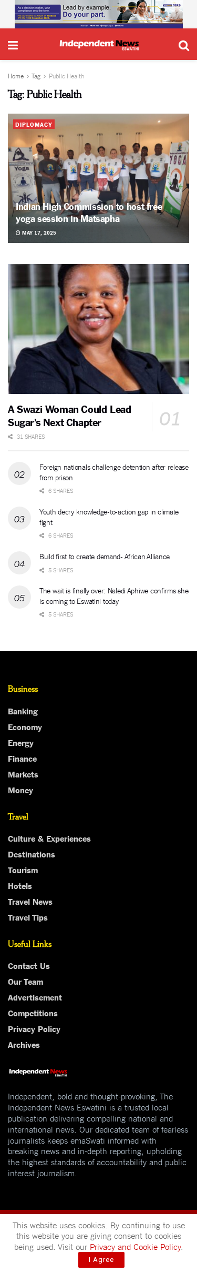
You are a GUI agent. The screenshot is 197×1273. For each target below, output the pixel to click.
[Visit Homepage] (98, 44)
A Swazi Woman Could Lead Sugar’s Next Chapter (69, 415)
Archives (24, 1044)
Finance (22, 758)
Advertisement (35, 997)
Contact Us (29, 965)
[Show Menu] (13, 44)
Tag (36, 75)
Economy (25, 726)
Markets (23, 774)
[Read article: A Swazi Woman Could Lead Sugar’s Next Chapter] (98, 329)
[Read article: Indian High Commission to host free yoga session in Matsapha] (98, 179)
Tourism (23, 869)
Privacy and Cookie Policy (135, 1246)
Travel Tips (28, 917)
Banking (23, 710)
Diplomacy (34, 124)
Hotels (20, 885)
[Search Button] (184, 44)
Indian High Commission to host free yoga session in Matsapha (89, 212)
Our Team (25, 981)
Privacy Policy (34, 1028)
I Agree (101, 1260)
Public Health (66, 75)
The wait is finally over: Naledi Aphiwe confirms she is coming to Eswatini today (113, 595)
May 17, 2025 (38, 232)
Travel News (30, 901)
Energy (21, 742)
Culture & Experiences (49, 838)
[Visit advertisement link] (98, 14)
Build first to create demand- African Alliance (104, 556)
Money (20, 789)
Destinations (31, 853)
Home (16, 75)
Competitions (33, 1012)
